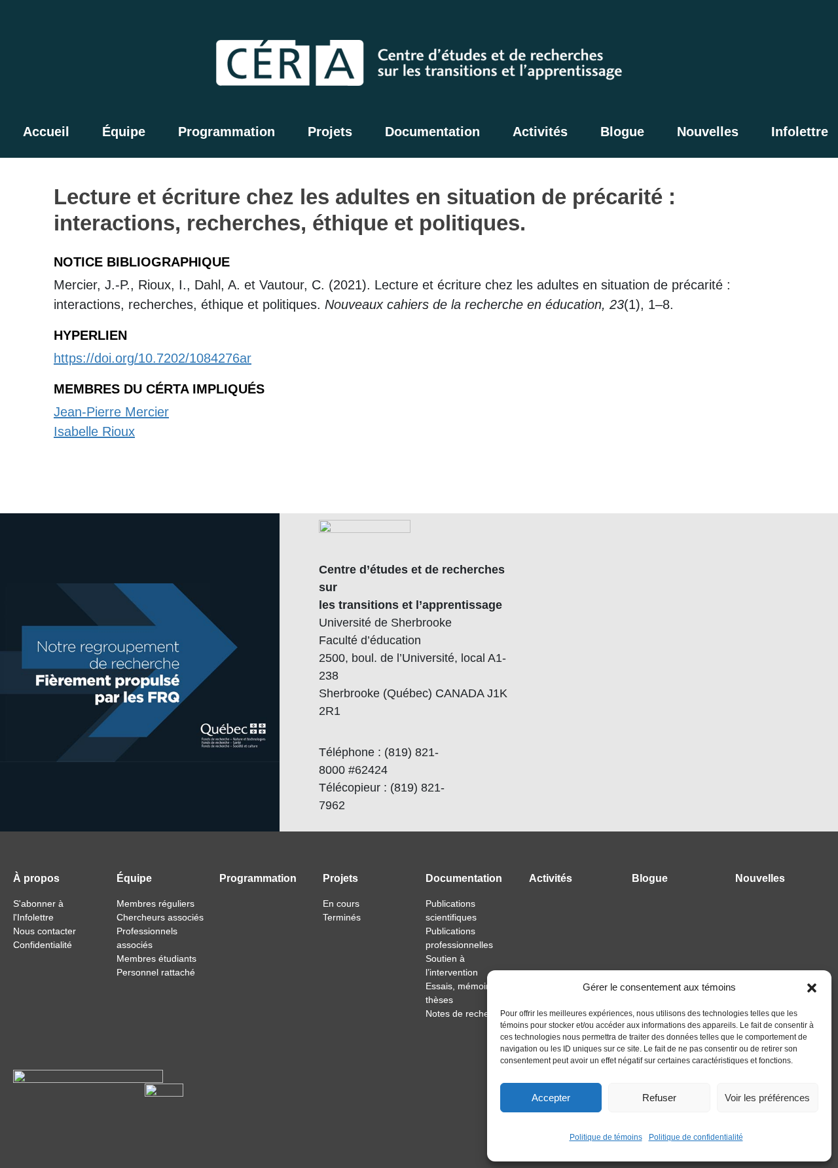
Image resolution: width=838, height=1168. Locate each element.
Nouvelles (707, 131)
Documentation (432, 131)
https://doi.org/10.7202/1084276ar (152, 358)
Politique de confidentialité (696, 1137)
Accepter (551, 1097)
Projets (330, 131)
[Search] (754, 23)
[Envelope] (815, 23)
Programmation (226, 131)
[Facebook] (781, 23)
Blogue (622, 131)
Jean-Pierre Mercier (111, 412)
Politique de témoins (606, 1137)
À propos (36, 878)
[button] (811, 987)
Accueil (46, 131)
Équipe (123, 131)
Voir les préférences (767, 1097)
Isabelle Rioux (94, 431)
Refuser (659, 1097)
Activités (540, 131)
